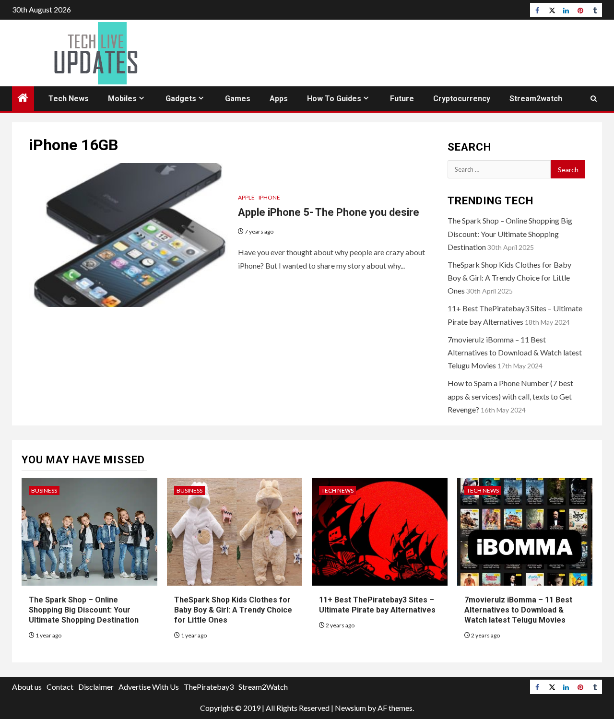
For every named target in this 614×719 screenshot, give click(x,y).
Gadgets (180, 98)
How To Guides (334, 98)
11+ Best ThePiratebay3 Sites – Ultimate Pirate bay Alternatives (377, 604)
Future (402, 98)
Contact (60, 686)
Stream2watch (535, 98)
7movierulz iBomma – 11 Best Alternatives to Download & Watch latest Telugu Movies (515, 352)
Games (237, 98)
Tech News (68, 98)
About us (27, 686)
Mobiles (122, 98)
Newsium (350, 707)
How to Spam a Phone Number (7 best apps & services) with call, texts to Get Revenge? (510, 395)
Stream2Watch (263, 686)
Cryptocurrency (461, 98)
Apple (246, 197)
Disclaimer (96, 686)
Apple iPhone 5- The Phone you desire (328, 212)
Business (44, 490)
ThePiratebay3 (209, 686)
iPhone (269, 197)
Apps (279, 98)
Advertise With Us (148, 686)
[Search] (594, 98)
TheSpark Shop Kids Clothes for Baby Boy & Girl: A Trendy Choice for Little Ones (509, 277)
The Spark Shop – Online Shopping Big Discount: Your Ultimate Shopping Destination (510, 233)
